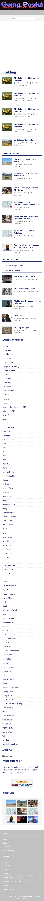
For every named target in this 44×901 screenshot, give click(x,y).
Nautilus (5, 606)
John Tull (5, 561)
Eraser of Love (8, 488)
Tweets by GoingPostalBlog (13, 265)
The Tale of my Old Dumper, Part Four (26, 79)
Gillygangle (6, 496)
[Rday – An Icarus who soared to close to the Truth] (7, 247)
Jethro (4, 529)
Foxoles (5, 492)
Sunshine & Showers (10, 687)
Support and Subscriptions (12, 877)
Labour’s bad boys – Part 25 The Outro (26, 189)
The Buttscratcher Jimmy (12, 703)
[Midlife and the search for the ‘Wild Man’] (7, 303)
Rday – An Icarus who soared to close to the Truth (26, 246)
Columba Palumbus (10, 439)
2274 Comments (27, 100)
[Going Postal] (22, 9)
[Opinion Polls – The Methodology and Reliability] (7, 204)
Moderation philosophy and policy (15, 881)
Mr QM (5, 602)
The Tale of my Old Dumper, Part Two (26, 110)
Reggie (5, 663)
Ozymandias (7, 630)
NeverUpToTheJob (9, 610)
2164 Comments (21, 85)
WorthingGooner (9, 740)
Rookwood (6, 671)
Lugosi (5, 590)
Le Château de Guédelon (25, 140)
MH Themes (23, 899)
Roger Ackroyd (8, 667)
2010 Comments (27, 116)
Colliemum (6, 435)
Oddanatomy (7, 622)
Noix (4, 614)
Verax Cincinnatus (9, 715)
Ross (4, 675)
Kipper (4, 581)
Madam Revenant (9, 594)
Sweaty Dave (7, 691)
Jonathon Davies (9, 565)
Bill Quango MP (8, 411)
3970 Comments (19, 145)
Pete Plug (6, 647)
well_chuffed (7, 732)
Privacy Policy (7, 885)
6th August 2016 (21, 279)
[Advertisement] (22, 47)
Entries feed (6, 843)
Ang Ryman (6, 374)
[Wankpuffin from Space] (7, 279)
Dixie (4, 456)
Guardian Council (9, 516)
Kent (4, 577)
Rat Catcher (7, 655)
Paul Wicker (7, 642)
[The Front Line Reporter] (7, 291)
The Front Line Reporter (24, 288)
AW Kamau (6, 387)
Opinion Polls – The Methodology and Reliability (26, 203)
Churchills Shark (8, 427)
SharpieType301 (8, 679)
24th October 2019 (22, 306)
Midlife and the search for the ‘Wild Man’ (27, 302)
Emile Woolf (7, 484)
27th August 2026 (21, 178)
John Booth (6, 557)
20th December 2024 (22, 318)
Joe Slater (6, 549)
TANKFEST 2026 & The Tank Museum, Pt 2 (26, 174)
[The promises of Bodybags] (33, 819)
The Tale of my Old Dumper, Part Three (26, 94)
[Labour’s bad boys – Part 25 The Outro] (7, 190)
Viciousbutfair (7, 720)
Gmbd (4, 500)
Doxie (4, 468)
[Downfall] (7, 318)
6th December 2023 (22, 83)
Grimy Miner (7, 508)
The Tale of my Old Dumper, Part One (26, 125)
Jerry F (4, 533)
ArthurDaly (6, 382)
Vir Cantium (6, 724)
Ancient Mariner (8, 370)
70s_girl (5, 346)
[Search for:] (22, 18)
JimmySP (5, 541)
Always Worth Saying (10, 366)
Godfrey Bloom (8, 504)
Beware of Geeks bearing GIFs (14, 407)
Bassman (6, 399)
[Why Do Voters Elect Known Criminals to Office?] (7, 219)
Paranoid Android (9, 634)
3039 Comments (34, 291)
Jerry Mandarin (8, 537)
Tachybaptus (7, 695)
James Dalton (7, 525)
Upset (4, 711)
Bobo (4, 419)
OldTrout (6, 626)
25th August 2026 (21, 236)
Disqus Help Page (9, 889)
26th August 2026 (21, 207)
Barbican (5, 395)
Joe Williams (7, 553)
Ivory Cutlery (7, 521)
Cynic (4, 443)
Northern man (8, 618)
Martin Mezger (8, 598)
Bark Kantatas (8, 391)
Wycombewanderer (10, 744)
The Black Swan (8, 699)
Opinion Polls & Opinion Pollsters (24, 232)
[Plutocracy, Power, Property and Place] (7, 161)
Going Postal (36, 83)
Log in (4, 839)
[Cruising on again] (7, 330)
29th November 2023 (22, 98)
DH (3, 451)
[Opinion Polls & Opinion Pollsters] (7, 233)
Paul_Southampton (9, 638)
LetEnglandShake (9, 586)
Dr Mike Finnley (8, 472)
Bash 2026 (6, 866)
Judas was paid (8, 569)
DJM (4, 460)
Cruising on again (21, 327)
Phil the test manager (10, 651)
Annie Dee (6, 378)
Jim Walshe (6, 545)
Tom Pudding (31, 143)
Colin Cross (6, 431)
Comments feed (8, 847)
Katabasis (6, 573)
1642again (6, 350)
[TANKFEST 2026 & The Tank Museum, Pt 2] (7, 176)
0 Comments (33, 279)
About (4, 870)
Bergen (5, 403)
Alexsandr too (7, 362)
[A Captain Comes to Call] (22, 819)
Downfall (18, 315)
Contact (5, 874)
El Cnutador (7, 480)
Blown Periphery (8, 415)
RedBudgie (6, 659)
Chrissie (5, 423)
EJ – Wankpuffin (8, 476)
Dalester (5, 447)
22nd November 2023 (23, 114)
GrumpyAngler (8, 512)
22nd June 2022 (21, 291)
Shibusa (5, 683)
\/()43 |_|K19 (7, 728)
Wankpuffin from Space (24, 276)
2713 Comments (27, 131)
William (5, 736)
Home (4, 862)
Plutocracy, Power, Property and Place (26, 160)
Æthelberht (6, 358)
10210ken (6, 354)
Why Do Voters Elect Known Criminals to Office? (26, 217)
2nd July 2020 (20, 143)
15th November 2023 (22, 129)
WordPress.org (8, 851)
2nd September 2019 (22, 330)
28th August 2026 (21, 164)
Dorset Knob (7, 464)
